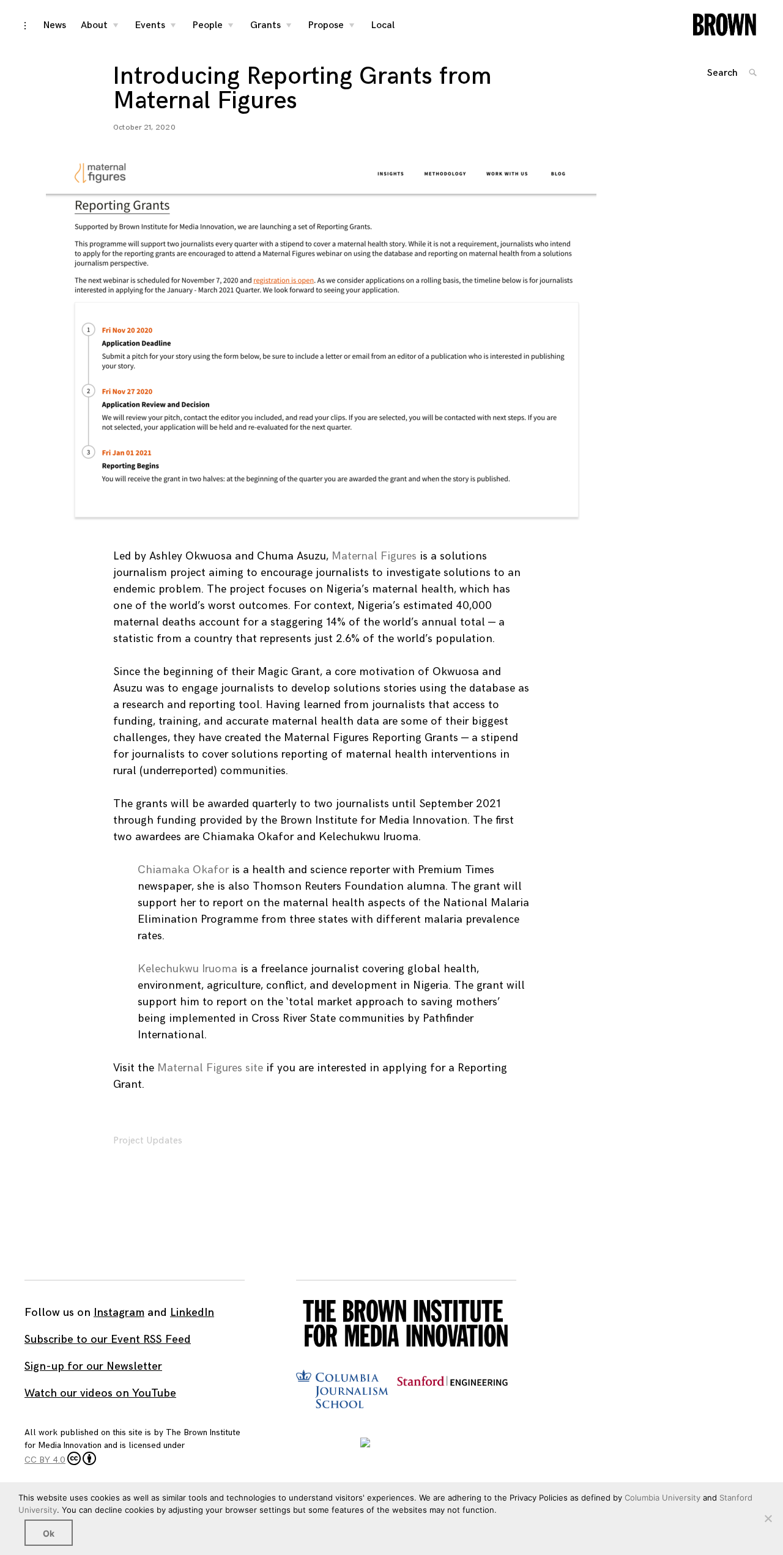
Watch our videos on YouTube (100, 1393)
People (208, 25)
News (54, 25)
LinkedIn (192, 1312)
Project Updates (147, 1141)
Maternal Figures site (210, 1068)
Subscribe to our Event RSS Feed (107, 1339)
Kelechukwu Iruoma (187, 968)
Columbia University (662, 1497)
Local (383, 25)
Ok (48, 1533)
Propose (326, 25)
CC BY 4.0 (44, 1460)
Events (150, 25)
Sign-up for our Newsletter (93, 1366)
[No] (768, 1518)
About (94, 25)
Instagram (119, 1312)
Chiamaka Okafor (183, 869)
